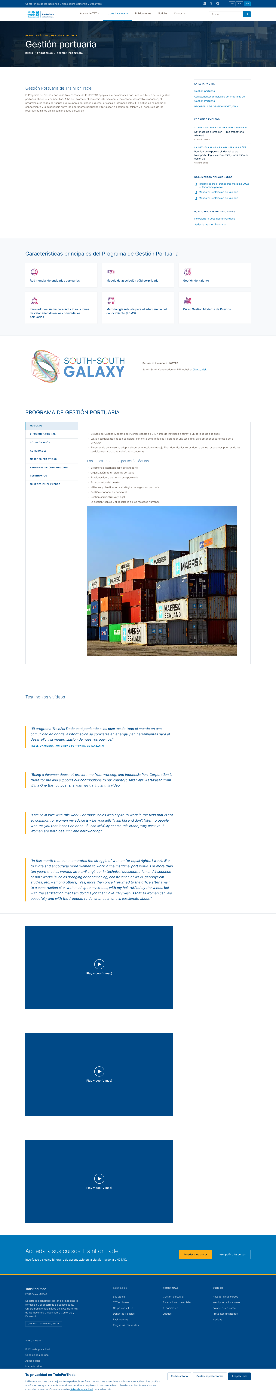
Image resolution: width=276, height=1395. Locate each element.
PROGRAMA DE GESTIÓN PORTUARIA (216, 106)
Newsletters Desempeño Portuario (214, 218)
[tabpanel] (164, 544)
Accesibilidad (33, 1360)
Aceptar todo (239, 1376)
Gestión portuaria (204, 90)
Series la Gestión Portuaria (209, 224)
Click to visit (200, 369)
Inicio (29, 53)
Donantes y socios (124, 1313)
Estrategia (119, 1296)
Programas (45, 53)
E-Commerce (170, 1308)
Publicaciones (143, 13)
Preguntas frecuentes (126, 1325)
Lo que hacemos (115, 13)
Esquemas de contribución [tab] (49, 468)
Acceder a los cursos (197, 1255)
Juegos (167, 1313)
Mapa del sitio (33, 1366)
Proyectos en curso (224, 1308)
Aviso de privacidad (81, 1389)
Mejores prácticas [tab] (43, 459)
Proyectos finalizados (225, 1313)
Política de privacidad (37, 1349)
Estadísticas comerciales (177, 1302)
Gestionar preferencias (209, 1376)
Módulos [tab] (36, 426)
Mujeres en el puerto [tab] (45, 484)
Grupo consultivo (123, 1308)
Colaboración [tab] (40, 443)
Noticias (162, 13)
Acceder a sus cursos (225, 1296)
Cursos (178, 13)
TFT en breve (121, 1302)
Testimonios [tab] (38, 476)
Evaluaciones (120, 1319)
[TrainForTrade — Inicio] (41, 14)
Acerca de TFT (88, 13)
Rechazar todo (179, 1376)
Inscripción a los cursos (235, 1255)
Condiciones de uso (37, 1354)
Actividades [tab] (38, 451)
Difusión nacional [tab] (43, 434)
